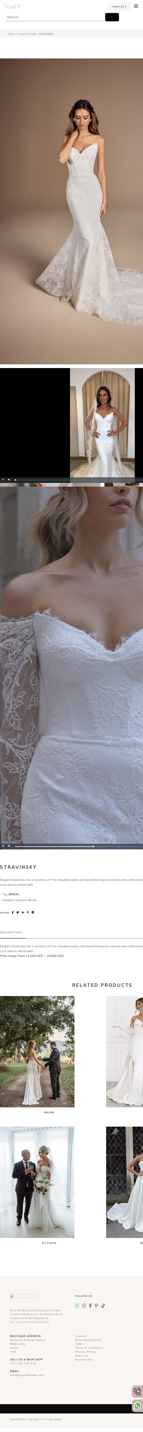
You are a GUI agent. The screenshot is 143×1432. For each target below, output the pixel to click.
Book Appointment (88, 1339)
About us (81, 1355)
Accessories (84, 1359)
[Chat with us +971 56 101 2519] (137, 1406)
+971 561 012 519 (23, 1363)
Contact (80, 1336)
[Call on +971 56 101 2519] (137, 1391)
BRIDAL (14, 894)
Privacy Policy (85, 1351)
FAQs (79, 1343)
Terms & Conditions (89, 1347)
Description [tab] (11, 932)
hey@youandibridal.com (27, 1375)
